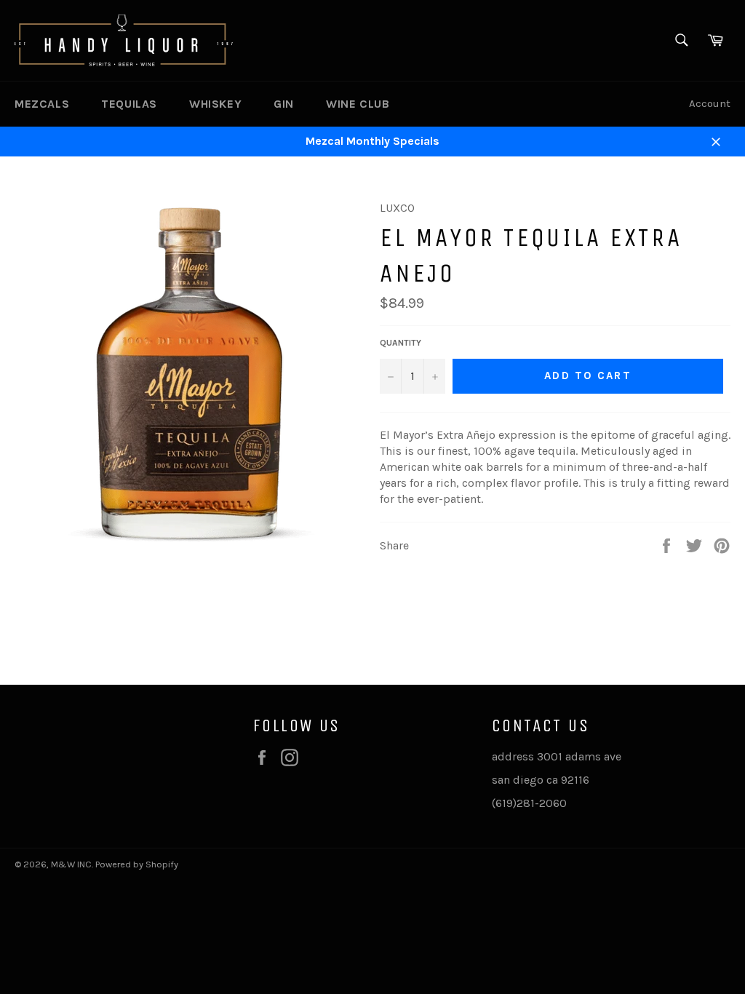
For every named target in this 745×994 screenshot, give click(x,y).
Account (709, 103)
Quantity (400, 343)
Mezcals (42, 104)
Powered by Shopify (136, 864)
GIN (284, 104)
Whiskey (215, 104)
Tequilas (129, 104)
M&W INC (71, 864)
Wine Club (357, 104)
